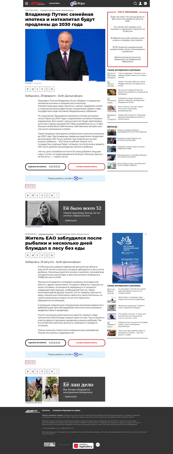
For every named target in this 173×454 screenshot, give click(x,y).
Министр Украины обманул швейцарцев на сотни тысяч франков (132, 131)
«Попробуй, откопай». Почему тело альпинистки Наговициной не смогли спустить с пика (132, 316)
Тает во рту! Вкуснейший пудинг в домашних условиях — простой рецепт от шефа (131, 333)
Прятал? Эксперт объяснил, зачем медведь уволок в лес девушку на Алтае (131, 84)
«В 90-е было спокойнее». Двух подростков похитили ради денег (131, 298)
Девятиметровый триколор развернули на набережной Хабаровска (127, 59)
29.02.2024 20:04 (31, 10)
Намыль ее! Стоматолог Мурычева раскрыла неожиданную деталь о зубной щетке (131, 117)
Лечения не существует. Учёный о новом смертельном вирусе (131, 307)
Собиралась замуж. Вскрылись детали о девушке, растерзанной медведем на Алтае (131, 100)
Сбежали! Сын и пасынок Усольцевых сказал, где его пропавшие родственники (133, 324)
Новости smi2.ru (33, 226)
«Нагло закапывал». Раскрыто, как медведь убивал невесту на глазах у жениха (132, 75)
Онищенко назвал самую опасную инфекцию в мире (131, 147)
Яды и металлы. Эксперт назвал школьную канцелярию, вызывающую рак (130, 109)
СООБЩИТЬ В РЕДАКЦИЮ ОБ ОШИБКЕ (66, 410)
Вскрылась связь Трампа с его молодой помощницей (129, 139)
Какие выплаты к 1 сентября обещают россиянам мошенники (132, 156)
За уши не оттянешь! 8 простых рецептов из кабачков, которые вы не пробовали (133, 92)
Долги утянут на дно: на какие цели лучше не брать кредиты (131, 164)
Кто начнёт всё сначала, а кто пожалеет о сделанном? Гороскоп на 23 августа (127, 29)
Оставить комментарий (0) (86, 167)
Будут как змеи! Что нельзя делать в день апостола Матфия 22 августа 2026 (127, 19)
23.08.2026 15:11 (31, 234)
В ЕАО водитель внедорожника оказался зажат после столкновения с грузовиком (127, 49)
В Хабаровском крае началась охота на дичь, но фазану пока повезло (127, 39)
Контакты (46, 410)
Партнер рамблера (64, 444)
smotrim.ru (37, 83)
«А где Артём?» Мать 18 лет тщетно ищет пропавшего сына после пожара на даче (132, 291)
